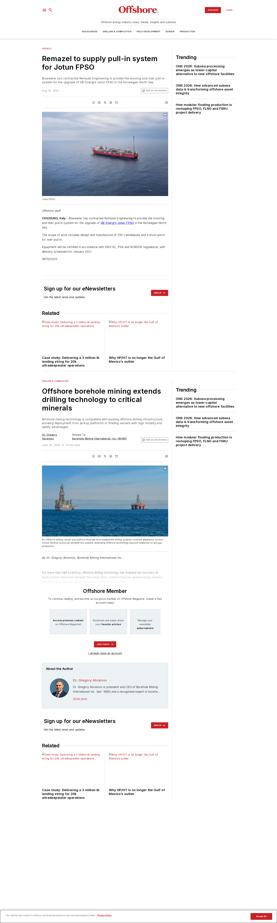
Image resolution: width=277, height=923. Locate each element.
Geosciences (90, 31)
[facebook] (93, 102)
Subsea (170, 31)
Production (187, 31)
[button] (44, 10)
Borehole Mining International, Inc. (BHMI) (99, 438)
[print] (166, 102)
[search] (50, 10)
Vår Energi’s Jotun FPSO (117, 223)
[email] (116, 102)
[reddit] (110, 102)
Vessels (46, 48)
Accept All (261, 916)
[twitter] (105, 102)
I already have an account (105, 653)
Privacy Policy (104, 915)
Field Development (148, 31)
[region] (138, 916)
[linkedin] (99, 102)
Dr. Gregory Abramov (90, 680)
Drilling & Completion (117, 31)
